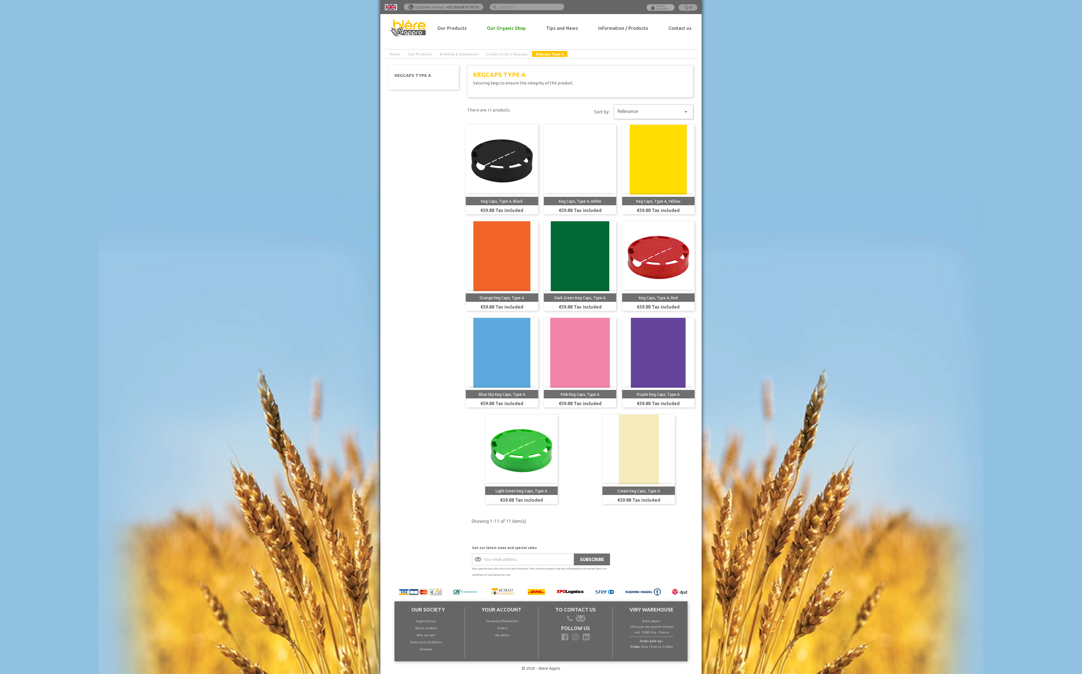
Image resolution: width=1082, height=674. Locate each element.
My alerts (502, 635)
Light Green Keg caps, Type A (521, 491)
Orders (502, 628)
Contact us (679, 28)
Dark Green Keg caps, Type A (580, 298)
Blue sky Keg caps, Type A (502, 394)
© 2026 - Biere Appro (541, 668)
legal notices (426, 621)
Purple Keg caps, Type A (658, 394)
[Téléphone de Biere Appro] (570, 619)
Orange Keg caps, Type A (502, 298)
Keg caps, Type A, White (580, 201)
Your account (501, 609)
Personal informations (502, 621)
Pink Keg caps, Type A (580, 394)
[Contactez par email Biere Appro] (579, 619)
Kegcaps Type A (412, 75)
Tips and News (562, 28)
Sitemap (426, 649)
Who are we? (425, 635)
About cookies (426, 628)
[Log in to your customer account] (661, 7)
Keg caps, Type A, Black (502, 201)
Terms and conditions (426, 642)
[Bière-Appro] (564, 636)
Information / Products (623, 28)
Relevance (653, 111)
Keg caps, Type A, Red (658, 298)
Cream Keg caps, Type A (638, 491)
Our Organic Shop (506, 28)
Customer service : (447, 7)
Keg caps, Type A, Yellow (658, 201)
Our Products (452, 28)
